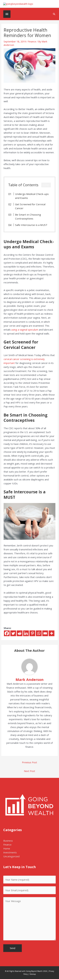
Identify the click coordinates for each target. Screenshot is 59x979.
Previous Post (29, 762)
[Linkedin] (26, 633)
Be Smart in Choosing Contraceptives (28, 216)
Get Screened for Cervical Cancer (30, 206)
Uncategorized (11, 856)
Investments (10, 852)
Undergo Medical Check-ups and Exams (32, 196)
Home (6, 848)
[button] (54, 14)
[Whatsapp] (39, 633)
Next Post (29, 771)
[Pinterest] (32, 633)
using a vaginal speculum (24, 329)
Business (8, 840)
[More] (51, 633)
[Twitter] (13, 633)
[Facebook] (7, 633)
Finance (32, 41)
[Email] (45, 633)
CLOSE (46, 185)
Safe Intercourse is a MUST (31, 225)
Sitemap (33, 974)
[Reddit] (19, 633)
